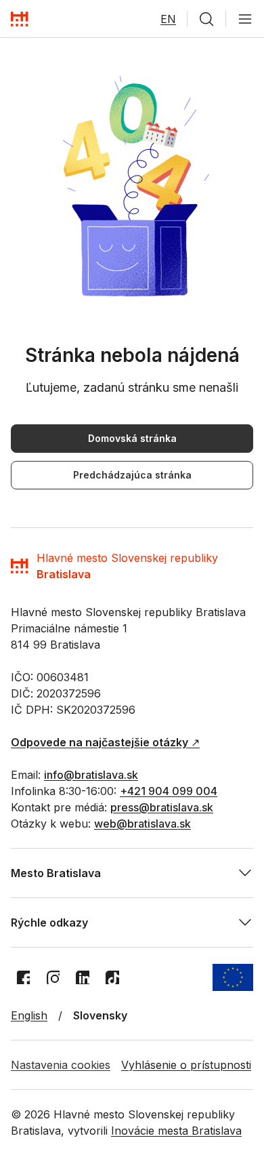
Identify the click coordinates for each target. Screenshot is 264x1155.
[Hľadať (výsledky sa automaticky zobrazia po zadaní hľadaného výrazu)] (206, 19)
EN (168, 19)
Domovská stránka (132, 438)
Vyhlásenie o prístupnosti (186, 1065)
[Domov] (19, 19)
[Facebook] (23, 977)
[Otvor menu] (245, 19)
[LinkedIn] (82, 977)
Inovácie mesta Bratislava (176, 1130)
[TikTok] (112, 977)
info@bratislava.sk (91, 775)
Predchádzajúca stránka (132, 475)
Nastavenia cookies (60, 1065)
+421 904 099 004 (168, 791)
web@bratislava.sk (142, 823)
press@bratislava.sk (161, 807)
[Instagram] (53, 977)
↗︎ (105, 742)
